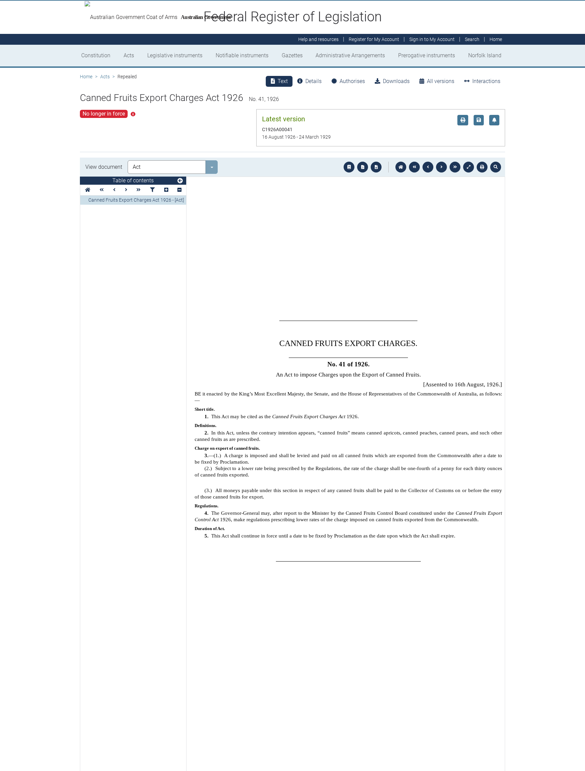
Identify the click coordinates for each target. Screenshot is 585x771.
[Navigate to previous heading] (114, 190)
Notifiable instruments (242, 55)
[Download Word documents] (376, 167)
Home (86, 76)
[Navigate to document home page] (87, 190)
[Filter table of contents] (152, 190)
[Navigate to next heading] (126, 190)
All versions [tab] (440, 81)
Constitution (95, 55)
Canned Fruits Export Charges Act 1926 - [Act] (136, 200)
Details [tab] (313, 81)
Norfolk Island (484, 55)
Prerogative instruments (426, 55)
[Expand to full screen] (468, 167)
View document (103, 167)
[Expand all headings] (166, 190)
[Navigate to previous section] (427, 167)
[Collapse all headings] (179, 190)
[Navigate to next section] (441, 167)
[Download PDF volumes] (362, 167)
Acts (129, 55)
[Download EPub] (349, 167)
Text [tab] (283, 81)
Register (374, 39)
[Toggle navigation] (180, 181)
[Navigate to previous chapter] (414, 167)
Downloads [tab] (396, 81)
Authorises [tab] (352, 81)
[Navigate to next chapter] (455, 167)
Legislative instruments (174, 55)
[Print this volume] (482, 167)
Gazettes (292, 55)
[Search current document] (495, 167)
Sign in (432, 39)
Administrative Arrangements (350, 55)
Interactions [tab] (486, 81)
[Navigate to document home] (400, 167)
